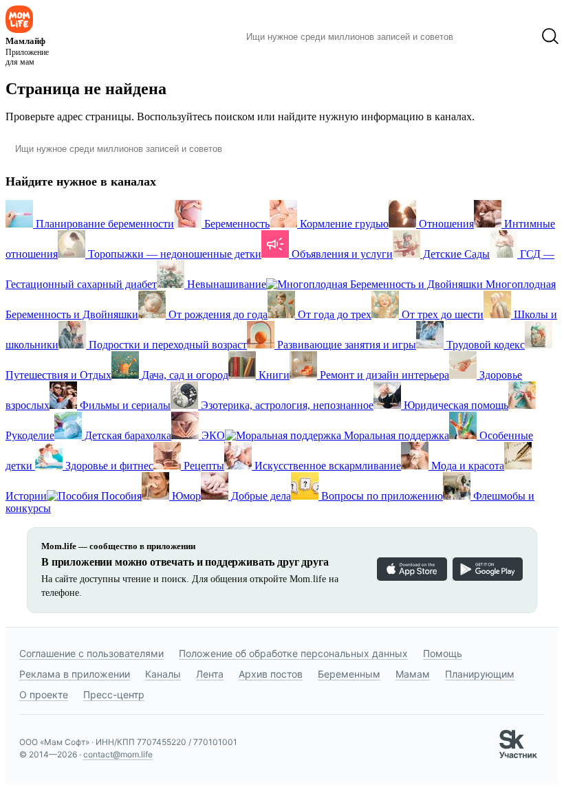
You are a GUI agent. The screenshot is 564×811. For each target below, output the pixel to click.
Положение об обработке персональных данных (293, 653)
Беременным (349, 674)
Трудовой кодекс (484, 345)
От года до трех (333, 314)
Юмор (185, 496)
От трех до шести (441, 314)
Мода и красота (466, 465)
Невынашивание (225, 284)
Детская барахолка (126, 435)
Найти (484, 36)
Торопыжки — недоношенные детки (173, 254)
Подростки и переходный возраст (166, 345)
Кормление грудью (343, 224)
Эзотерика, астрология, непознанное (285, 405)
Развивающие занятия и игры (345, 345)
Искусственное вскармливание (326, 465)
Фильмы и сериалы (124, 405)
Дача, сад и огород (183, 375)
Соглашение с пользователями (91, 653)
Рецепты (202, 465)
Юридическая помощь (454, 405)
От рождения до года (217, 314)
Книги (273, 375)
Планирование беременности (103, 224)
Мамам (412, 674)
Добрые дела (259, 496)
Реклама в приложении (74, 674)
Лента (210, 674)
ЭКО (212, 435)
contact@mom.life (118, 754)
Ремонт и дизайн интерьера (383, 375)
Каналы (163, 674)
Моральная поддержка (395, 435)
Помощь (442, 653)
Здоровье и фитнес (108, 465)
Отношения (445, 224)
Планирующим (479, 674)
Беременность (236, 224)
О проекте (43, 694)
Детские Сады (455, 254)
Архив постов (271, 674)
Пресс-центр (113, 694)
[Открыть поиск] (550, 36)
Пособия (120, 496)
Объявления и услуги (341, 254)
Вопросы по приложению (380, 496)
